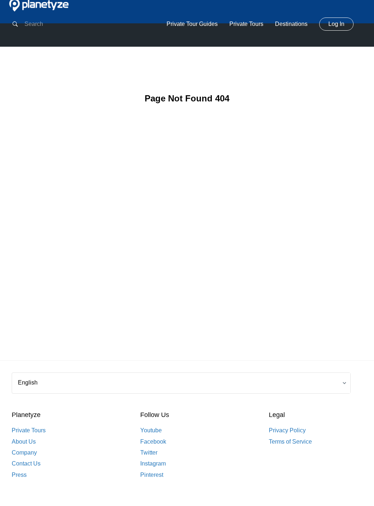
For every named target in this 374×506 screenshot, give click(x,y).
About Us (24, 442)
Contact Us (26, 463)
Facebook (153, 442)
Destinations (291, 24)
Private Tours (246, 24)
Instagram (153, 463)
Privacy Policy (287, 430)
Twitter (148, 452)
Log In (336, 24)
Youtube (151, 430)
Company (24, 452)
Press (19, 475)
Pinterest (151, 475)
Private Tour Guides (192, 24)
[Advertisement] (187, 243)
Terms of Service (290, 442)
